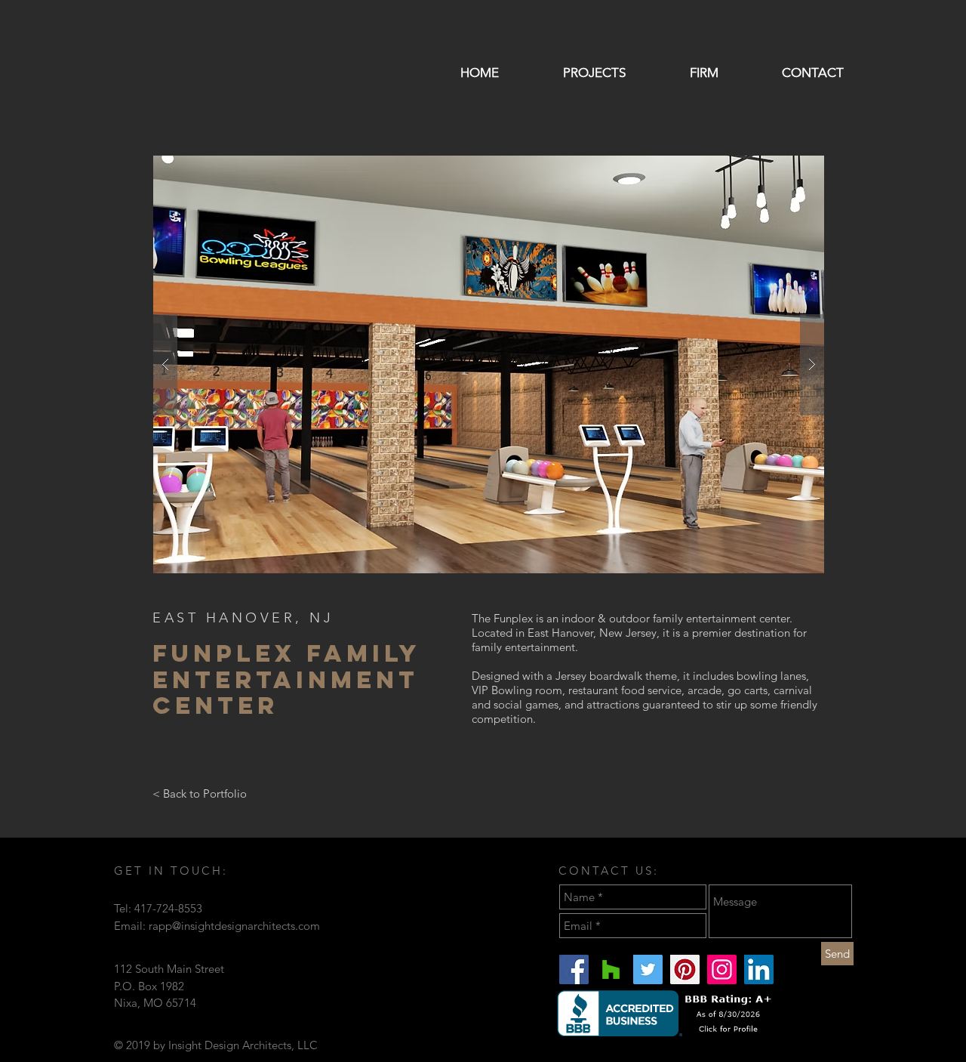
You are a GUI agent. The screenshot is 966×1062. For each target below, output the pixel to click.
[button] (488, 364)
